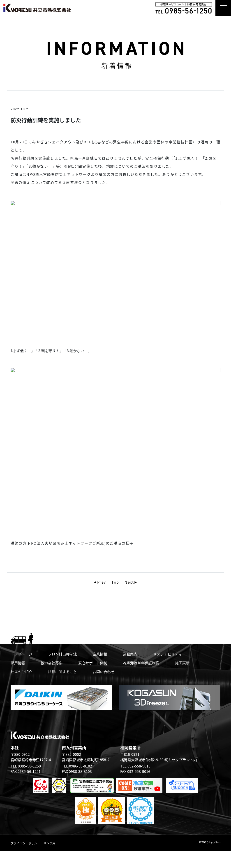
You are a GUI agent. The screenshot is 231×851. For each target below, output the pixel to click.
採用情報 (18, 663)
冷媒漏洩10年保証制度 (141, 663)
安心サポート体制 (92, 663)
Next (129, 582)
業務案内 (130, 654)
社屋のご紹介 (21, 671)
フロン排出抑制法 (62, 654)
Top (115, 582)
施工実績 (182, 663)
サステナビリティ (167, 654)
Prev (101, 582)
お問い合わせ (103, 671)
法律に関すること (62, 671)
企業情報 (100, 654)
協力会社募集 (51, 663)
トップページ (21, 654)
